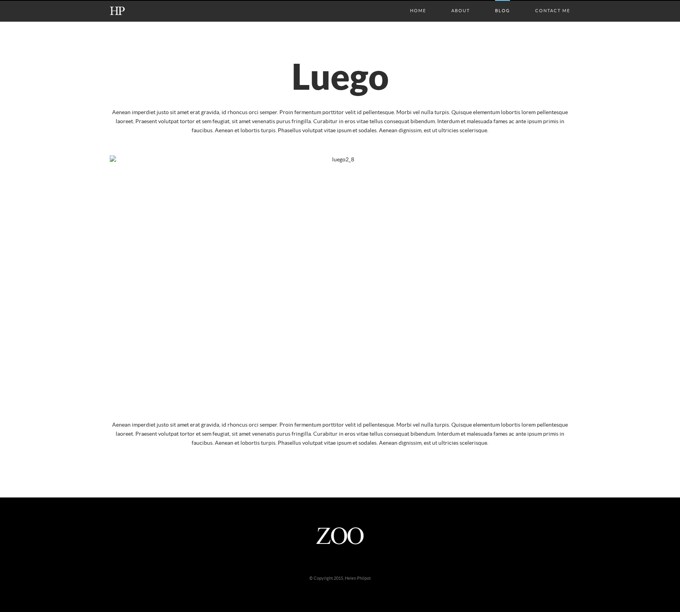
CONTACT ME (552, 3)
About (460, 3)
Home (418, 3)
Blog (502, 3)
